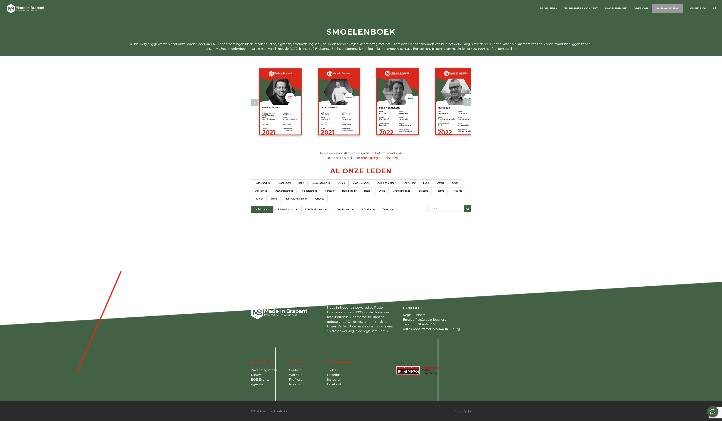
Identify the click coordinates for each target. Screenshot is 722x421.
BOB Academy (668, 8)
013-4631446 (427, 324)
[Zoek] (714, 8)
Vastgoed (319, 198)
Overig (382, 190)
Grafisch (440, 182)
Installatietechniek (284, 190)
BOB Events (260, 379)
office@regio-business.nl (379, 158)
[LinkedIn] (460, 411)
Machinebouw (349, 190)
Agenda (257, 384)
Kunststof (329, 190)
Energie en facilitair (386, 182)
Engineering (409, 182)
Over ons (641, 8)
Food (426, 182)
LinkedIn (333, 375)
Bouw (301, 182)
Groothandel (260, 190)
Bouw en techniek (321, 182)
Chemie (341, 182)
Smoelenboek (616, 8)
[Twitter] (464, 411)
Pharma (440, 190)
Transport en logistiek (296, 198)
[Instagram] (469, 411)
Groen (455, 182)
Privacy (294, 384)
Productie (457, 190)
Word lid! (698, 8)
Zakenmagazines (264, 370)
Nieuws (256, 375)
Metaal (367, 190)
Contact (295, 370)
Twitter (332, 370)
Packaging (423, 190)
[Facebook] (455, 411)
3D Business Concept (581, 8)
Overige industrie (401, 190)
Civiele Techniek (361, 182)
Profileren (548, 8)
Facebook (334, 384)
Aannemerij (285, 182)
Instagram (334, 379)
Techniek (258, 198)
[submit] (467, 208)
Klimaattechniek (309, 190)
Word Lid (296, 375)
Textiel (274, 198)
